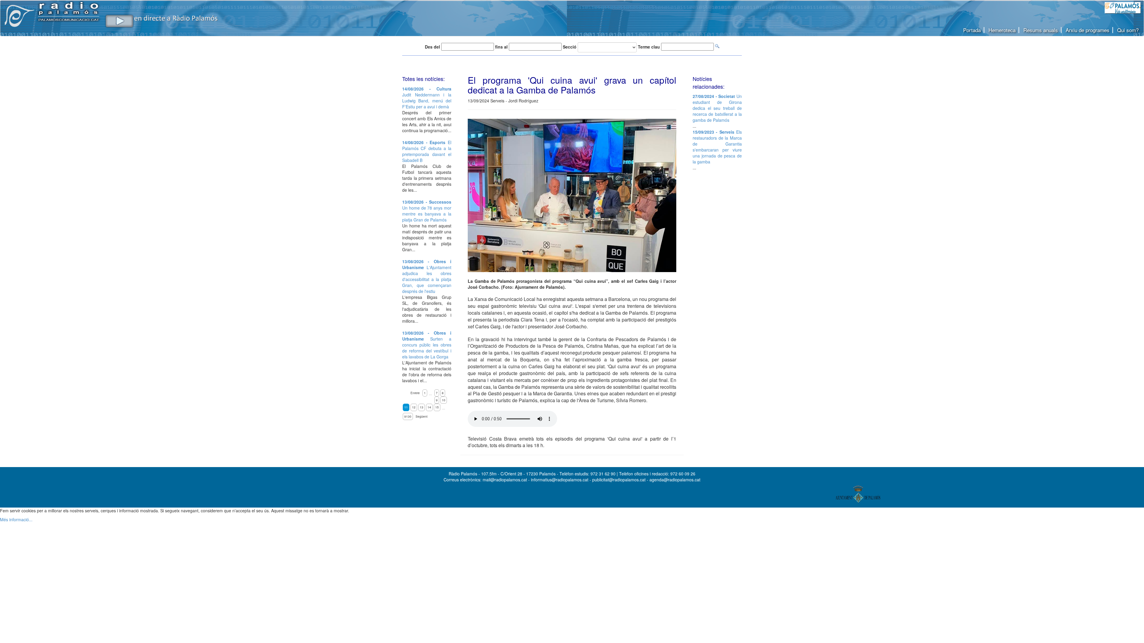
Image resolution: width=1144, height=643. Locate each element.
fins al (501, 47)
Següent (422, 416)
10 (443, 400)
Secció (569, 47)
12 (414, 407)
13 (421, 407)
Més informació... (16, 519)
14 (429, 407)
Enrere (415, 393)
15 (437, 407)
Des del (432, 47)
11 (406, 407)
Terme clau (649, 47)
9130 (407, 416)
